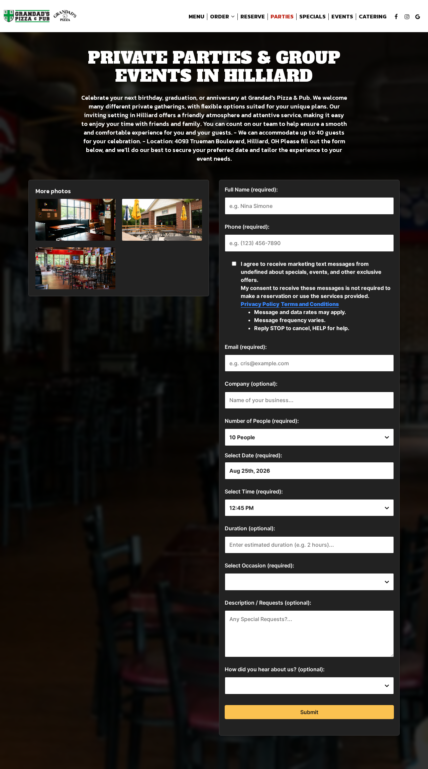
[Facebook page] (396, 16)
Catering (373, 16)
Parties (282, 16)
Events (342, 16)
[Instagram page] (407, 16)
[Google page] (417, 16)
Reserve (252, 16)
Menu (196, 16)
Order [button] (220, 16)
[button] (75, 220)
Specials (312, 16)
